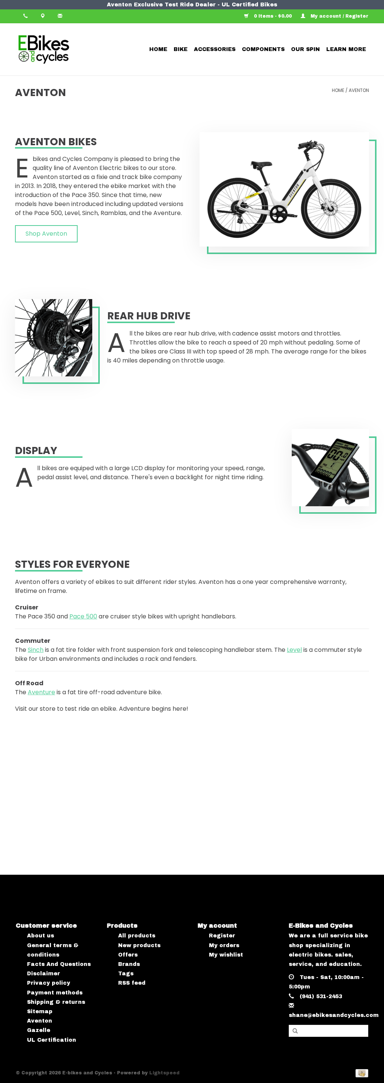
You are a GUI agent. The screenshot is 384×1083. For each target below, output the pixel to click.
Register (222, 936)
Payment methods (54, 993)
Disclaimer (43, 973)
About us (40, 936)
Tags (126, 973)
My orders (224, 945)
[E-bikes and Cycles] (66, 49)
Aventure (41, 692)
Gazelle (38, 1030)
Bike (181, 49)
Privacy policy (48, 983)
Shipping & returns (56, 1002)
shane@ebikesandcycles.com (334, 1015)
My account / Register (338, 16)
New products (139, 945)
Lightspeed (164, 1072)
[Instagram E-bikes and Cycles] (199, 892)
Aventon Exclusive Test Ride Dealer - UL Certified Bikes (192, 5)
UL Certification (51, 1040)
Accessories (215, 49)
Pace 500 (83, 616)
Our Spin (305, 49)
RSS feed (132, 983)
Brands (129, 964)
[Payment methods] (360, 1072)
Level (294, 649)
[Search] (295, 1031)
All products (136, 936)
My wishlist (226, 955)
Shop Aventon (46, 233)
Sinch (36, 649)
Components (263, 49)
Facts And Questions (59, 964)
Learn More (346, 49)
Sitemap (39, 1011)
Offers (128, 955)
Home (158, 49)
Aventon (359, 90)
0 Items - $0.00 (272, 16)
